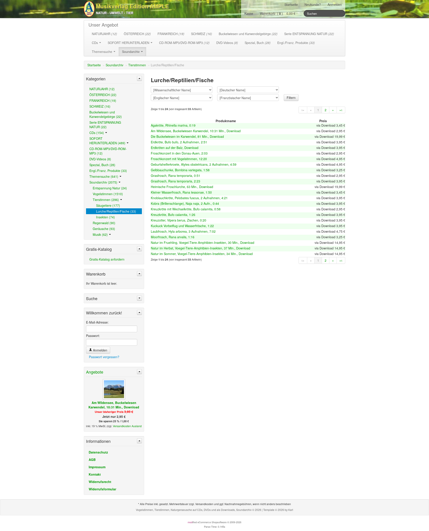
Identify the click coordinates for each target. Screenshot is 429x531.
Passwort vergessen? (104, 357)
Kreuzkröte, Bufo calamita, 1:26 (173, 214)
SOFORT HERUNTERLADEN (129, 42)
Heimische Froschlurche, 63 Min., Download (182, 186)
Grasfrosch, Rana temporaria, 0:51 (175, 175)
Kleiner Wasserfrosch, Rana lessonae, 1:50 (181, 192)
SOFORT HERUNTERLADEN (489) (107, 140)
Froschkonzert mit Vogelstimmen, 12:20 (179, 159)
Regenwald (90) (104, 223)
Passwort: (93, 335)
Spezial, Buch (258, 42)
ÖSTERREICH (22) (102, 94)
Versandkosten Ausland (127, 426)
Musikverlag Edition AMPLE (132, 6)
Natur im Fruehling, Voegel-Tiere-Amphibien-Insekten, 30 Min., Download (202, 242)
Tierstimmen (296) (106, 199)
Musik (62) (101, 234)
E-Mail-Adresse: (97, 322)
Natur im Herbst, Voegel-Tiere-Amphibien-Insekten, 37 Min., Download (200, 248)
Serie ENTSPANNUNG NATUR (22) (105, 124)
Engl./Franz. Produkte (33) (108, 170)
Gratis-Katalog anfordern (106, 259)
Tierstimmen (137, 65)
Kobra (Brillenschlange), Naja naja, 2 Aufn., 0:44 (185, 203)
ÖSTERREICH (137, 33)
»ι (340, 110)
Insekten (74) (105, 217)
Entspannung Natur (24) (110, 188)
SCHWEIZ (201, 33)
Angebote (94, 372)
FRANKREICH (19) (102, 100)
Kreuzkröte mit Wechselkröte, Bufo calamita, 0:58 (186, 209)
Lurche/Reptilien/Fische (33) (116, 211)
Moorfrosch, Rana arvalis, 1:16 (172, 237)
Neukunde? (313, 4)
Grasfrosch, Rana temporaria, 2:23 (175, 181)
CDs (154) (97, 132)
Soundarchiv (131, 51)
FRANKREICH (171, 33)
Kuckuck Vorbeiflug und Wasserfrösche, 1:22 (182, 226)
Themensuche (102, 51)
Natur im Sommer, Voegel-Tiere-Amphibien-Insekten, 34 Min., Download (202, 253)
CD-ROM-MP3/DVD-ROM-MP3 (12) (108, 150)
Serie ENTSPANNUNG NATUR (309, 33)
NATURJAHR (104, 33)
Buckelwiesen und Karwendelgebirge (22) (105, 114)
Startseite (291, 4)
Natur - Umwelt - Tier (114, 12)
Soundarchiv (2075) (103, 182)
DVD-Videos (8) (100, 159)
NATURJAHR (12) (102, 89)
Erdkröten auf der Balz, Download (174, 147)
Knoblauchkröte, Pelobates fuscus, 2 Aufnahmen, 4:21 (189, 198)
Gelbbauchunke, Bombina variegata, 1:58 (180, 170)
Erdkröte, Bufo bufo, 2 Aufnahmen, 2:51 (179, 142)
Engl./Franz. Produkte (296, 42)
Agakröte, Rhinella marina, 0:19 (173, 125)
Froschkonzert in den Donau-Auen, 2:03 (179, 153)
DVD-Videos (227, 42)
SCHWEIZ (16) (99, 106)
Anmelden (335, 4)
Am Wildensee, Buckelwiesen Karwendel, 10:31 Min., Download (196, 131)
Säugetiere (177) (108, 205)
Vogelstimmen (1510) (108, 194)
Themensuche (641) (104, 176)
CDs (95, 42)
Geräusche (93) (104, 228)
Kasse (248, 13)
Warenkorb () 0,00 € (278, 13)
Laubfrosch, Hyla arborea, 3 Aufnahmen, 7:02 (183, 231)
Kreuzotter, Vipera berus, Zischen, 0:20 (178, 220)
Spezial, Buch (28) (102, 165)
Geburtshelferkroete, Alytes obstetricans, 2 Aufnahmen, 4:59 (193, 164)
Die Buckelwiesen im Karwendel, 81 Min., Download (187, 136)
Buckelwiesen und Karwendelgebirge (248, 33)
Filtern (291, 97)
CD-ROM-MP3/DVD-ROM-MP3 (184, 42)
